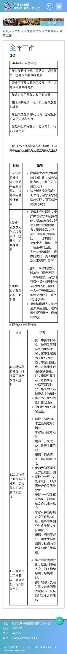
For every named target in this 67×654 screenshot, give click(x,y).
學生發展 (18, 31)
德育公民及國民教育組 (41, 31)
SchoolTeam (19, 650)
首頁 (6, 31)
